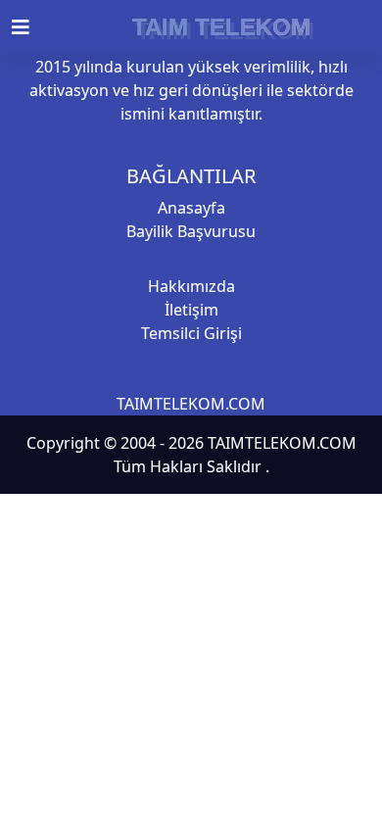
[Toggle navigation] (32, 27)
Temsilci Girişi (191, 333)
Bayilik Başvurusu (191, 231)
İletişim (191, 309)
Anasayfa (191, 208)
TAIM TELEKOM (221, 27)
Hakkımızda (191, 286)
